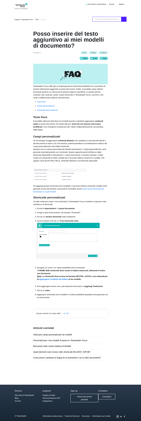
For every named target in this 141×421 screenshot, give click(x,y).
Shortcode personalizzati (47, 110)
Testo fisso (41, 102)
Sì (64, 313)
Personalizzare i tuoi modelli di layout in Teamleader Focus (60, 340)
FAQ (37, 19)
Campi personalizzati (45, 106)
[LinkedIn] (121, 416)
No (67, 313)
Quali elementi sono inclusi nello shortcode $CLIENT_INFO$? (61, 352)
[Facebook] (124, 416)
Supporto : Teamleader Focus (23, 19)
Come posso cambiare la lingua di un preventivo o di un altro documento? (67, 358)
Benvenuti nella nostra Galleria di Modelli (52, 346)
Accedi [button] (112, 4)
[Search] (124, 19)
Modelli (43, 19)
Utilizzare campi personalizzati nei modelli (52, 334)
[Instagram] (117, 416)
